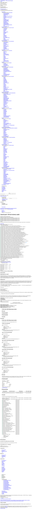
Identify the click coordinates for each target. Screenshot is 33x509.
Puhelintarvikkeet (6, 22)
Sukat (4, 159)
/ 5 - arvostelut (5, 0)
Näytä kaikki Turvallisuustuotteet (8, 142)
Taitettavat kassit (6, 105)
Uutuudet (3, 189)
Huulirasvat (5, 43)
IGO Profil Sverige (6, 483)
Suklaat (4, 122)
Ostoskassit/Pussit (6, 102)
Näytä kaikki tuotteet (6, 39)
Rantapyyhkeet (5, 176)
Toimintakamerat (6, 14)
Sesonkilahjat (5, 111)
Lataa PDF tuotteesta (4, 387)
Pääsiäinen (5, 113)
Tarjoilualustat (5, 124)
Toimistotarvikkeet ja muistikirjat (6, 127)
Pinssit (4, 34)
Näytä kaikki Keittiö (6, 82)
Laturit (4, 18)
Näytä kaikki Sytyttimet (7, 37)
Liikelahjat (10, 108)
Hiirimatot (5, 128)
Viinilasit (5, 57)
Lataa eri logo (2, 223)
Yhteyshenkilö (4, 456)
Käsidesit (5, 45)
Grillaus (5, 172)
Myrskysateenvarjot (6, 180)
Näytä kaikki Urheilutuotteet (7, 183)
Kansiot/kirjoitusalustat (6, 129)
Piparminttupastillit (6, 120)
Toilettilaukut (5, 48)
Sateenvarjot (3, 468)
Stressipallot (5, 35)
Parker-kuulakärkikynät (6, 70)
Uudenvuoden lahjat (6, 116)
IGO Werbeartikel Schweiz (7, 487)
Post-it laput (5, 133)
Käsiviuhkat (5, 149)
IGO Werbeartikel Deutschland (7, 485)
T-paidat (5, 160)
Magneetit (5, 86)
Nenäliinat (5, 47)
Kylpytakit (5, 87)
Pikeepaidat (5, 154)
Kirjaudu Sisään (4, 197)
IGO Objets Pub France (7, 484)
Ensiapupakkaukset (6, 42)
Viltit (4, 90)
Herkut (10, 118)
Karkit (4, 119)
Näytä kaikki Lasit (6, 58)
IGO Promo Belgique (6, 482)
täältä (6, 507)
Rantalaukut (5, 104)
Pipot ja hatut (5, 151)
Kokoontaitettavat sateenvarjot (7, 179)
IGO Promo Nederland (6, 489)
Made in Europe (4, 190)
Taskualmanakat (6, 64)
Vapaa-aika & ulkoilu (4, 167)
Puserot (4, 155)
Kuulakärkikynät (6, 69)
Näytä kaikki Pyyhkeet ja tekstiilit (8, 89)
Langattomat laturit (6, 20)
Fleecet (4, 146)
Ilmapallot (5, 30)
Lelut (4, 31)
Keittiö (4, 77)
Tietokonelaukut (6, 96)
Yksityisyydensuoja (4, 491)
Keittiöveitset (5, 80)
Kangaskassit (5, 95)
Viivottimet (5, 135)
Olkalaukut (5, 101)
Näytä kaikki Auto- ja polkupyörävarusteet (9, 170)
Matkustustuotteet (6, 99)
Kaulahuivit (5, 150)
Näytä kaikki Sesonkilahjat (7, 115)
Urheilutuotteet (5, 181)
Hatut (4, 147)
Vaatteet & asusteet (4, 144)
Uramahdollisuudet (4, 451)
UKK (16, 208)
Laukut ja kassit (6, 103)
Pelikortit (5, 33)
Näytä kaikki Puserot (6, 156)
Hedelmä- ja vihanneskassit (7, 94)
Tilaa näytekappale (3, 299)
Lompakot (5, 153)
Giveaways (5, 29)
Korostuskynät (5, 68)
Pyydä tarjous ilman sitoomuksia (4, 301)
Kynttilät (5, 84)
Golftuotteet (5, 171)
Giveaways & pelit (11, 27)
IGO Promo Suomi (4, 479)
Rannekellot (5, 157)
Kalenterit (10, 62)
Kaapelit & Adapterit (6, 19)
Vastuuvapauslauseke (4, 492)
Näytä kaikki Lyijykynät (7, 74)
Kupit (2, 211)
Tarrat (4, 38)
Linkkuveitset (5, 138)
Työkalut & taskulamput (5, 136)
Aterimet (5, 78)
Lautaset (5, 85)
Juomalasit (3, 470)
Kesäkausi (5, 112)
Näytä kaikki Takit (6, 162)
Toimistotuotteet (6, 134)
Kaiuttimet (5, 16)
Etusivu (3, 210)
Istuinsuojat (5, 169)
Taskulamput (5, 140)
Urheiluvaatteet (5, 164)
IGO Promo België (6, 481)
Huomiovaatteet (6, 148)
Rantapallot (5, 175)
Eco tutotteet (3, 187)
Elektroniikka (3, 11)
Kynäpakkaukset (6, 67)
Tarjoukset (3, 186)
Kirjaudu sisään (4, 200)
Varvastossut (5, 165)
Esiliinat (3, 467)
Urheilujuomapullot (6, 60)
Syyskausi (5, 114)
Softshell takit (5, 161)
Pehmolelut (5, 32)
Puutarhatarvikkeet (6, 174)
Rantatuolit (5, 177)
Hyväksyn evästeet (2, 508)
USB (4, 25)
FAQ (2, 191)
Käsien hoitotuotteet (6, 46)
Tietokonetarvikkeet (6, 23)
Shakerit (5, 53)
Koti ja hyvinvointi (4, 75)
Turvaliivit (5, 141)
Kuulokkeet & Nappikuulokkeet (8, 17)
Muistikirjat (5, 132)
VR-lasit (5, 15)
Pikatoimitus (5, 110)
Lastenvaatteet (5, 152)
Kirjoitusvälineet (4, 66)
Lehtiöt (4, 131)
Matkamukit (5, 52)
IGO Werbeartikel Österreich (7, 480)
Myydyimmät (11, 208)
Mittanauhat (5, 139)
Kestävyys (3, 450)
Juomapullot (3, 49)
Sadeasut (5, 158)
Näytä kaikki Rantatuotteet (7, 178)
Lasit (4, 55)
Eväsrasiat (5, 79)
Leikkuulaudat (5, 81)
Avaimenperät (5, 28)
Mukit (2, 471)
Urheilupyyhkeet (6, 88)
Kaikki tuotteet (4, 184)
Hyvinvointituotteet (4, 40)
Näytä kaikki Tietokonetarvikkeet (8, 24)
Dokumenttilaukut (6, 93)
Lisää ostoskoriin (3, 298)
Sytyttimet (5, 36)
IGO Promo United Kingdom (7, 488)
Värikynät (5, 73)
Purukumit (5, 121)
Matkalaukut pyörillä (6, 98)
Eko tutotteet (4, 208)
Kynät (4, 72)
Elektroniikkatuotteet (6, 13)
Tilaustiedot (3, 455)
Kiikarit (4, 173)
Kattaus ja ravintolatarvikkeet (7, 123)
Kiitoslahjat (5, 109)
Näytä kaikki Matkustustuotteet (7, 100)
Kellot (4, 83)
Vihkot (3, 462)
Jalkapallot (5, 182)
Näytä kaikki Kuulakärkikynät (7, 71)
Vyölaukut (5, 106)
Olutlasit (5, 56)
